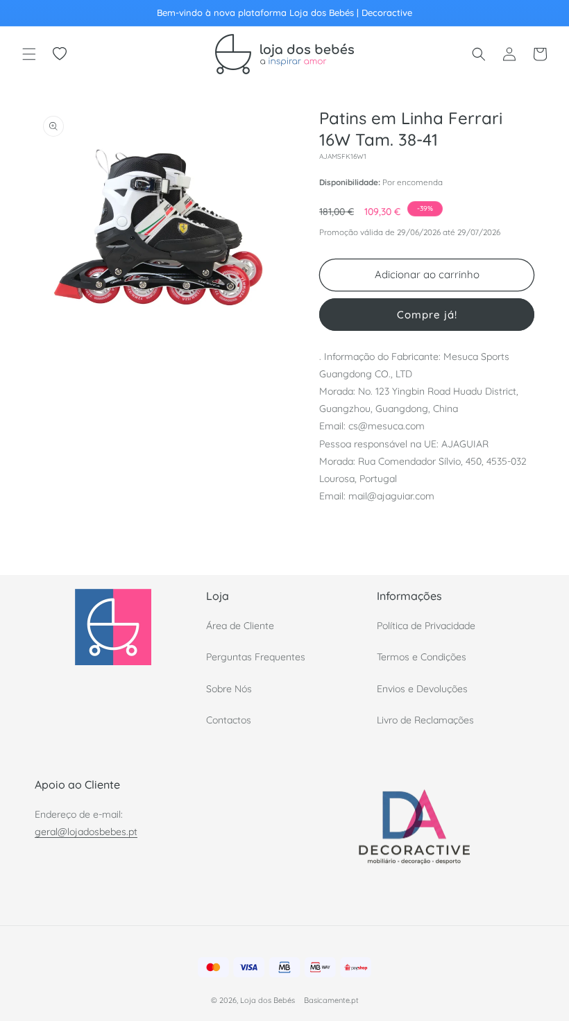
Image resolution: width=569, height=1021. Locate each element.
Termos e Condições (421, 657)
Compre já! (427, 314)
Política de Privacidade (426, 625)
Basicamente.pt (331, 1000)
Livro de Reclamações (425, 720)
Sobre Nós (229, 689)
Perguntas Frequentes (255, 657)
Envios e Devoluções (422, 689)
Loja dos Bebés (267, 1000)
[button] (29, 54)
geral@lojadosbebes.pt (86, 831)
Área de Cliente (240, 625)
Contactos (228, 720)
